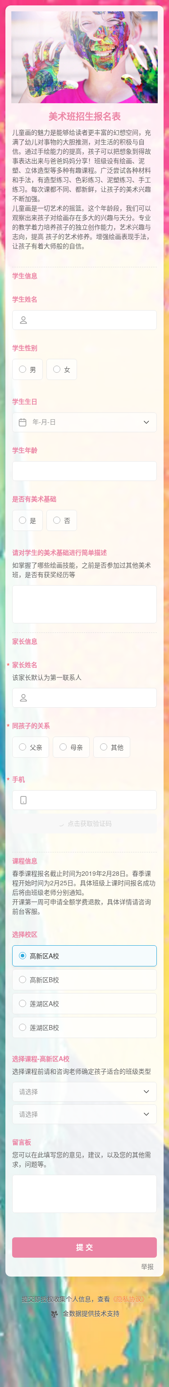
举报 (147, 1267)
